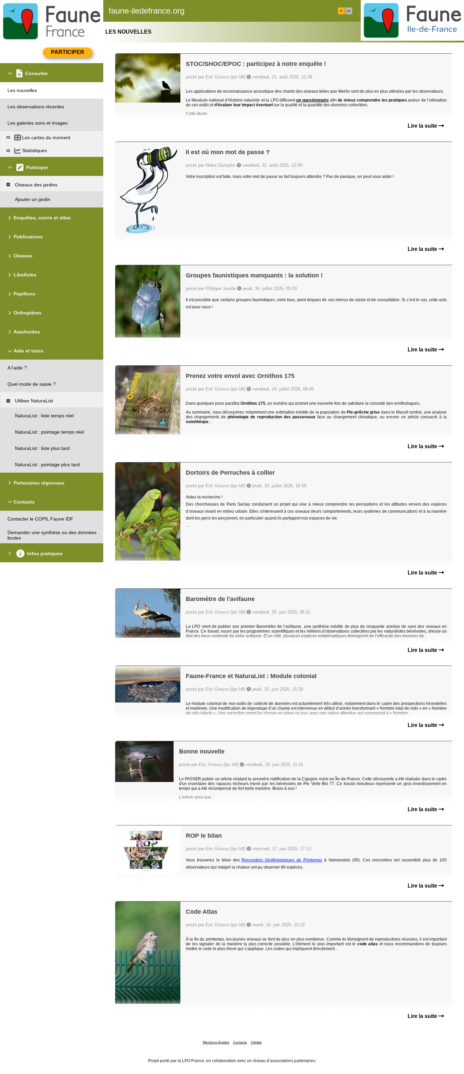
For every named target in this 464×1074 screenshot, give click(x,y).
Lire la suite (423, 126)
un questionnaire (312, 100)
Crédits (256, 1042)
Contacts (240, 1042)
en (349, 11)
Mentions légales (216, 1042)
